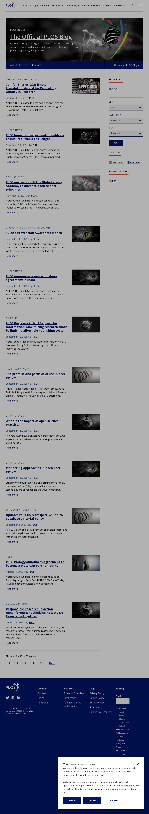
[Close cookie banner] (138, 764)
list (71, 789)
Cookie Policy (129, 785)
